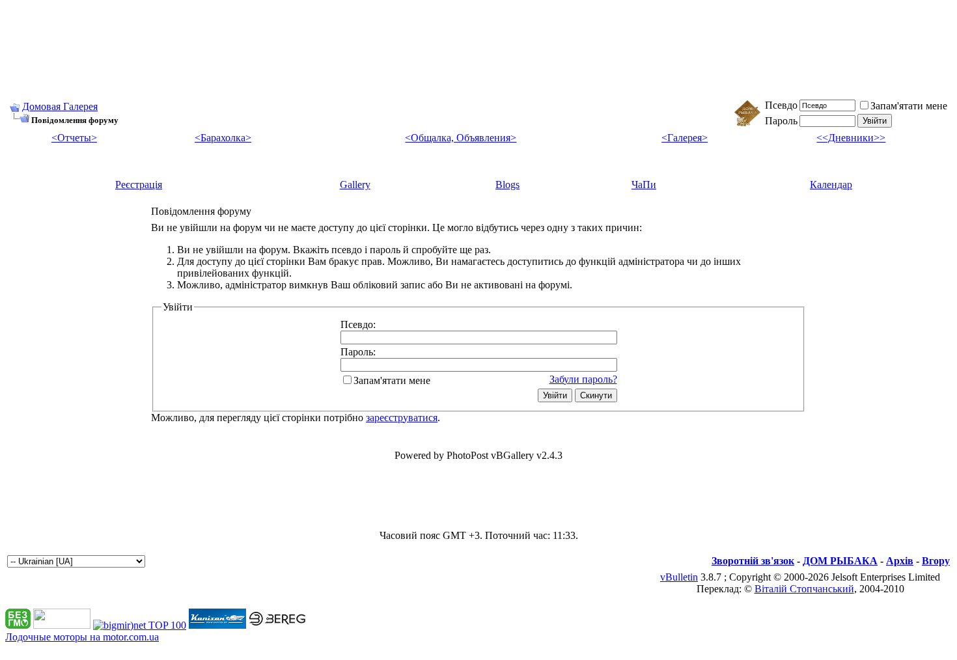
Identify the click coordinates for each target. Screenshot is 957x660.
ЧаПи (643, 184)
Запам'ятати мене (908, 105)
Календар (831, 184)
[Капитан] (217, 625)
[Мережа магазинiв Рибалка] (277, 625)
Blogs (507, 184)
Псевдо (781, 105)
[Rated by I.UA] (61, 625)
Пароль (781, 120)
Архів (899, 560)
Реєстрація (138, 184)
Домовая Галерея (60, 106)
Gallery (355, 184)
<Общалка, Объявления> (460, 137)
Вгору (936, 560)
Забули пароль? (583, 379)
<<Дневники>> (850, 137)
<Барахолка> (223, 137)
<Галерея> (684, 137)
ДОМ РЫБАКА (840, 560)
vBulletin (679, 577)
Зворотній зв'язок (753, 560)
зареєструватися (401, 417)
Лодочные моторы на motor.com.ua (82, 636)
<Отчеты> (74, 137)
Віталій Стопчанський (804, 588)
